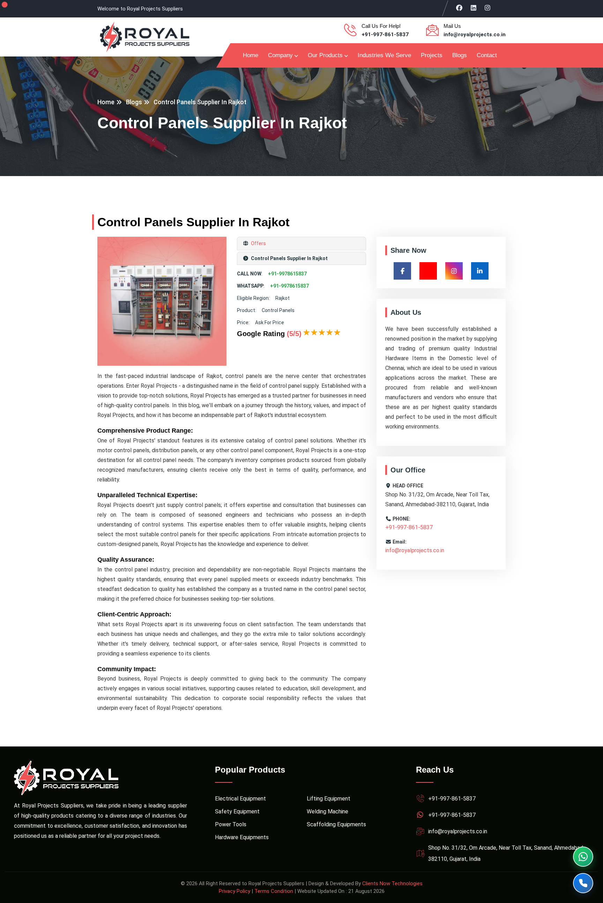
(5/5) (294, 333)
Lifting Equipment (328, 798)
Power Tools (230, 824)
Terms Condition (273, 891)
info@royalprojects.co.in (475, 34)
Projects (431, 55)
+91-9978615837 (287, 273)
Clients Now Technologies (392, 883)
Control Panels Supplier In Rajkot (200, 102)
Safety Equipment (237, 811)
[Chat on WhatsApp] (583, 857)
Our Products (325, 55)
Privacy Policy (234, 891)
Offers (258, 243)
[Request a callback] (583, 883)
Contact (487, 55)
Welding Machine (327, 811)
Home (250, 55)
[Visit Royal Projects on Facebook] (459, 8)
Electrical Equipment (240, 798)
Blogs (459, 55)
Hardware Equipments (242, 837)
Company (280, 55)
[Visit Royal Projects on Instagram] (488, 8)
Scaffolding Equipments (336, 824)
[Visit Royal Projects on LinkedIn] (474, 8)
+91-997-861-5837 (385, 34)
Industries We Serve (384, 55)
